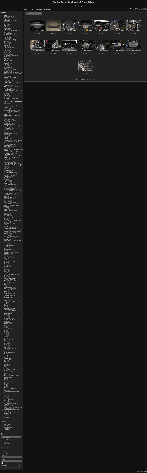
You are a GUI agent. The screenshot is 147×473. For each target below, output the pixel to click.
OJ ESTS (6, 67)
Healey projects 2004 (9, 133)
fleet (5, 362)
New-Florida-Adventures (10, 162)
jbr (4, 415)
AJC (5, 45)
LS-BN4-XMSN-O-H (9, 193)
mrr (5, 303)
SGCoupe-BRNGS (9, 174)
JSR (5, 248)
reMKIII (6, 201)
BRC (5, 64)
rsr (4, 327)
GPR (5, 66)
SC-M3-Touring (8, 70)
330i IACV (6, 180)
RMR (5, 103)
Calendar (6, 429)
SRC (5, 59)
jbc (4, 267)
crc (4, 398)
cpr (4, 353)
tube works (7, 313)
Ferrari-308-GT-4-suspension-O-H (13, 191)
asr (4, 356)
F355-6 (6, 38)
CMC (5, 159)
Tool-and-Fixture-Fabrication (11, 149)
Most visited (7, 424)
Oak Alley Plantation (9, 210)
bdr (5, 336)
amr (5, 361)
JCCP (5, 94)
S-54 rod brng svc (8, 348)
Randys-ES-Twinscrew (10, 204)
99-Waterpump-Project (10, 403)
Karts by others (8, 369)
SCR (5, 116)
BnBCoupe (7, 29)
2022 (5, 21)
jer (4, 321)
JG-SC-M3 (6, 118)
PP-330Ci (6, 51)
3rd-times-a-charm (9, 188)
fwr (4, 219)
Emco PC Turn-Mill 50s (10, 274)
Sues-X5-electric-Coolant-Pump (13, 101)
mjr (4, 273)
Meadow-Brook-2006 (9, 375)
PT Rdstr (6, 109)
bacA (5, 271)
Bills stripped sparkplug (10, 228)
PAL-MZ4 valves (8, 293)
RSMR (5, 122)
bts (4, 382)
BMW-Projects (7, 79)
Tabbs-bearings (8, 308)
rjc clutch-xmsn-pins (9, 252)
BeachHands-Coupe (9, 152)
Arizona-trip (7, 399)
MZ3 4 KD (6, 266)
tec (4, 396)
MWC (5, 15)
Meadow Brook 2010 (9, 236)
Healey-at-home (8, 20)
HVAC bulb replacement (10, 306)
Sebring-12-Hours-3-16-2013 (12, 140)
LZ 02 (5, 258)
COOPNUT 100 (8, 40)
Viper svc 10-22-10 (9, 227)
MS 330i (6, 178)
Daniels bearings (8, 295)
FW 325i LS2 (7, 42)
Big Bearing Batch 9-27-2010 (12, 230)
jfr (4, 283)
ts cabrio (6, 218)
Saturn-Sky (7, 127)
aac (5, 373)
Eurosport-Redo (8, 33)
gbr (5, 314)
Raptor (5, 209)
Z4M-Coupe (7, 372)
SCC (5, 185)
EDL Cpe (6, 85)
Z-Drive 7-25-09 (8, 282)
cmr (5, 284)
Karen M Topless (8, 279)
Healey (6, 28)
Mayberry (6, 323)
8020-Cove (7, 339)
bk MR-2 (6, 213)
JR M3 (5, 32)
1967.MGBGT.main (9, 17)
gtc (4, 275)
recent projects (8, 355)
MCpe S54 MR (8, 60)
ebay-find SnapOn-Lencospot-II (12, 73)
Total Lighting (7, 49)
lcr (4, 351)
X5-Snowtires (7, 170)
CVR (5, 167)
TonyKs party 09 (8, 287)
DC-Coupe (7, 171)
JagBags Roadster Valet (10, 278)
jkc (4, 335)
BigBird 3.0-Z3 (8, 128)
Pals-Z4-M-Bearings (9, 184)
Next (90, 79)
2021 (5, 23)
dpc (5, 196)
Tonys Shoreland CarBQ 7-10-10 (13, 240)
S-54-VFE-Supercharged (10, 310)
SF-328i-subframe (9, 172)
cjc (4, 332)
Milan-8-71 (7, 413)
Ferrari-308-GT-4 (8, 187)
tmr (4, 340)
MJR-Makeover (8, 145)
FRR (5, 148)
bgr (5, 370)
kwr (5, 224)
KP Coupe (6, 76)
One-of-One (7, 16)
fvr (4, 334)
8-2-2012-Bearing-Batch (10, 163)
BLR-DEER (7, 154)
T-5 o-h (6, 235)
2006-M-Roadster (8, 381)
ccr (4, 338)
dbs (5, 292)
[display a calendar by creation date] (145, 9)
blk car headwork (8, 352)
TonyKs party (7, 322)
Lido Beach (7, 253)
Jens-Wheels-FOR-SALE (10, 115)
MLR (5, 58)
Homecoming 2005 (9, 388)
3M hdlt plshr (7, 250)
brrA (5, 254)
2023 (5, 19)
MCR (5, 132)
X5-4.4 (5, 346)
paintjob (6, 377)
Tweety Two (7, 290)
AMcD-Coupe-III (8, 105)
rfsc (5, 286)
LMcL (5, 68)
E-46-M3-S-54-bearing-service (12, 391)
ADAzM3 (6, 114)
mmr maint (6, 269)
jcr (4, 244)
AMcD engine (7, 89)
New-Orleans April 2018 (10, 30)
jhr (4, 260)
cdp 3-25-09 (7, 300)
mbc (5, 247)
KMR (5, 62)
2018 (5, 27)
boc (5, 366)
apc (5, 387)
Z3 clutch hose (8, 309)
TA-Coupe (6, 88)
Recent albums (8, 427)
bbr (5, 385)
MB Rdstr (6, 179)
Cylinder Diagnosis (9, 106)
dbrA (5, 343)
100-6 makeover (8, 257)
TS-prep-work (7, 34)
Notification (7, 443)
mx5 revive (7, 249)
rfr (4, 368)
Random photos (8, 428)
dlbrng (5, 347)
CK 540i (6, 265)
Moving (6, 150)
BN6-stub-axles (8, 137)
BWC (5, 81)
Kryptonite (6, 129)
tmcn (5, 316)
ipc (4, 394)
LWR (5, 168)
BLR (5, 158)
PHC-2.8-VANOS (8, 144)
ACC (5, 131)
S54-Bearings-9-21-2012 (10, 155)
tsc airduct (6, 215)
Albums (3, 12)
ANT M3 (6, 71)
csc (5, 379)
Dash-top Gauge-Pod (9, 124)
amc (5, 378)
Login (5, 451)
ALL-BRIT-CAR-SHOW (10, 157)
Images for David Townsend (11, 72)
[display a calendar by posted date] (142, 9)
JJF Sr (5, 404)
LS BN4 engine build (9, 189)
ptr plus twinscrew (8, 197)
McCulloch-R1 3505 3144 (11, 86)
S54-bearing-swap (9, 153)
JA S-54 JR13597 (8, 36)
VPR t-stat (6, 256)
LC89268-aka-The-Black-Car (12, 165)
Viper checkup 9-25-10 (10, 232)
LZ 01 (5, 53)
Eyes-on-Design (8, 202)
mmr (5, 364)
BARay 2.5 (7, 183)
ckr (4, 357)
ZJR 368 (6, 37)
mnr (5, 390)
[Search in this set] (131, 8)
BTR (5, 135)
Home (26, 10)
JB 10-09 (6, 270)
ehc (5, 299)
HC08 (5, 317)
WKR (5, 41)
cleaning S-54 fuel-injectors (11, 231)
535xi (5, 326)
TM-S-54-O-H (7, 123)
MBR (5, 97)
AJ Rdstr (6, 107)
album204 (6, 239)
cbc (5, 291)
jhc (4, 386)
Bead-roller (7, 217)
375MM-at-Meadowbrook (10, 319)
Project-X (6, 329)
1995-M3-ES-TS (8, 120)
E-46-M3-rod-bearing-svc (10, 125)
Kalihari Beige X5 (8, 412)
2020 (5, 24)
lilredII (5, 277)
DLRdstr (6, 181)
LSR (5, 96)
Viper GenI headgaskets (10, 301)
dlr (4, 365)
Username (4, 455)
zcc (5, 93)
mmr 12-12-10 (7, 223)
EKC (5, 46)
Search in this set (35, 14)
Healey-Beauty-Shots (9, 98)
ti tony (5, 211)
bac (5, 349)
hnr (5, 330)
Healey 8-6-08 (8, 318)
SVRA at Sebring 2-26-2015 (11, 90)
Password (4, 459)
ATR (5, 99)
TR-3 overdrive (8, 261)
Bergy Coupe (7, 47)
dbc (5, 400)
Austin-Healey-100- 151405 (11, 407)
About (5, 442)
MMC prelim (7, 214)
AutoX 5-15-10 (8, 245)
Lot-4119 (6, 54)
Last (94, 79)
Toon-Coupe (7, 146)
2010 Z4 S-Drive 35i (9, 288)
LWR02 (6, 139)
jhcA (5, 342)
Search (6, 441)
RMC (5, 50)
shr (4, 226)
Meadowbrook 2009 (9, 280)
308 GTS (6, 359)
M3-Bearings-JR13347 (10, 110)
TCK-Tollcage (7, 405)
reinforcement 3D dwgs (10, 77)
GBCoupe (6, 176)
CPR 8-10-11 (7, 198)
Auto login (5, 463)
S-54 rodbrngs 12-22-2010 (11, 221)
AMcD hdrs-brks (8, 237)
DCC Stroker (7, 92)
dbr (5, 344)
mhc (5, 305)
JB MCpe (6, 63)
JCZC (5, 56)
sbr (4, 360)
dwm (5, 401)
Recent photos (8, 425)
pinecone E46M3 (8, 297)
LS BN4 (6, 222)
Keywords (6, 439)
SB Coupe (6, 80)
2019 (5, 25)
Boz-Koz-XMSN (8, 175)
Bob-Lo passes (8, 408)
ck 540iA (6, 234)
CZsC (5, 43)
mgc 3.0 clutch (8, 312)
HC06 (5, 374)
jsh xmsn (6, 243)
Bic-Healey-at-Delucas (10, 55)
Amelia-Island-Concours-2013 (12, 141)
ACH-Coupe (7, 119)
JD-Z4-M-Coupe (8, 161)
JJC (5, 136)
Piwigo (145, 471)
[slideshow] (139, 9)
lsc (4, 208)
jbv (4, 304)
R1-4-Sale (6, 200)
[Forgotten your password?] (19, 466)
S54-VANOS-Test (8, 194)
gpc (5, 325)
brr (4, 262)
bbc (5, 263)
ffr (4, 331)
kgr (4, 296)
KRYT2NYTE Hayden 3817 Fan (12, 83)
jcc (4, 395)
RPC (5, 166)
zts (4, 383)
